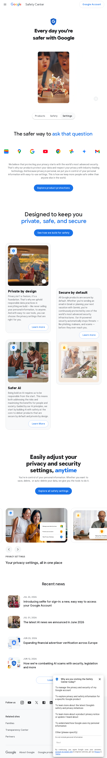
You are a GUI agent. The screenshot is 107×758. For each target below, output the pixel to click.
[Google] (11, 752)
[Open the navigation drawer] (5, 4)
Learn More (38, 423)
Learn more (38, 327)
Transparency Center (17, 730)
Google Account (91, 4)
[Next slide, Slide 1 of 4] (17, 549)
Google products (47, 752)
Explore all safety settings (53, 491)
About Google (27, 752)
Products (40, 116)
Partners (10, 736)
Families (10, 723)
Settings (67, 116)
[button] (96, 98)
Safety (54, 116)
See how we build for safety (53, 232)
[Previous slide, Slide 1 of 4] (9, 549)
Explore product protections (53, 188)
